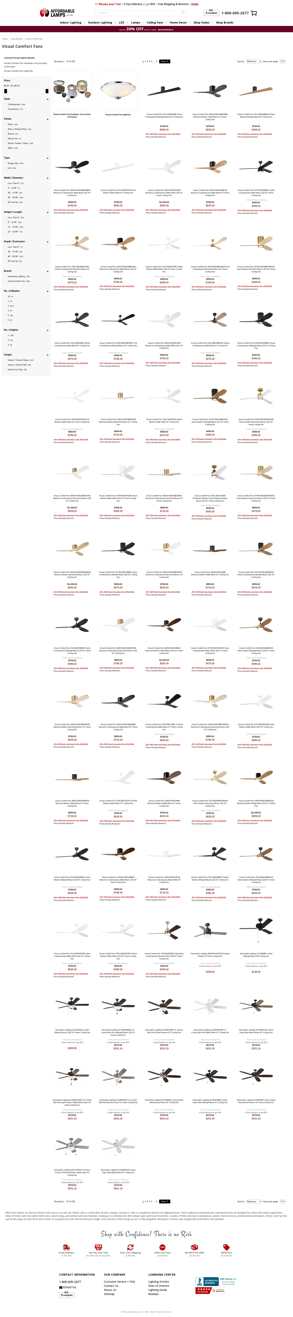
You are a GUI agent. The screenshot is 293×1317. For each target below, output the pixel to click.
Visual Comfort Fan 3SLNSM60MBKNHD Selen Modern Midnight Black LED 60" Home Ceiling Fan (256, 880)
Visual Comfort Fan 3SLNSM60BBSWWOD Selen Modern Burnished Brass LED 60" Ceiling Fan (210, 803)
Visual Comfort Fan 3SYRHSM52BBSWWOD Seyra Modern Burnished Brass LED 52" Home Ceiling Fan (256, 498)
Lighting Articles (158, 1281)
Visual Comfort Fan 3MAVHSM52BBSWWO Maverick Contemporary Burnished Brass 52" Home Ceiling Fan (164, 498)
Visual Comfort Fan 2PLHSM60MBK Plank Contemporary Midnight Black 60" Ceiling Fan (164, 115)
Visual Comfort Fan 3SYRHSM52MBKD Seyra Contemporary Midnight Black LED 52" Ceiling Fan (118, 574)
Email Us (69, 1287)
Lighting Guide (157, 1290)
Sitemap (109, 1294)
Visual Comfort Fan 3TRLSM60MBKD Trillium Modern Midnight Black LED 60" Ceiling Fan (210, 878)
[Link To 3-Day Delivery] (66, 1247)
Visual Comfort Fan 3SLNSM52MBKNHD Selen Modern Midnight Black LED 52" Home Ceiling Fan (256, 650)
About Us (110, 1290)
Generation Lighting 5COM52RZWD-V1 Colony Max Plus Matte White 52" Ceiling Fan (210, 1031)
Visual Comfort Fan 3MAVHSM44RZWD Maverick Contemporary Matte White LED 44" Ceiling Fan (164, 345)
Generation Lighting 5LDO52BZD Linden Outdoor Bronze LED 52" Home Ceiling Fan (72, 1031)
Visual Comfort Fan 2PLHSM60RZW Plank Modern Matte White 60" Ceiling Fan (118, 191)
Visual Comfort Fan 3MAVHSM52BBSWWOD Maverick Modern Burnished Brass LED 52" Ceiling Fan (72, 574)
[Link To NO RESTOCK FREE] (194, 1247)
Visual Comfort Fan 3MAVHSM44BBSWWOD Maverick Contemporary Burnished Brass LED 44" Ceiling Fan (210, 727)
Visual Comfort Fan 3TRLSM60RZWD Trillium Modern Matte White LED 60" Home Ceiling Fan (118, 956)
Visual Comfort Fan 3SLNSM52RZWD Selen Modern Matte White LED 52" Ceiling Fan (256, 725)
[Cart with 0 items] (254, 13)
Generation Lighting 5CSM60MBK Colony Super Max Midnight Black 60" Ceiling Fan (210, 1101)
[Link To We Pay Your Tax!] (98, 1247)
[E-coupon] (211, 12)
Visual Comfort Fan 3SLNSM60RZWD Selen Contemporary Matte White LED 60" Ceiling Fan (72, 956)
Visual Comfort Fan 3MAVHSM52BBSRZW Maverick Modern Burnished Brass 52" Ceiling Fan (118, 422)
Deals (194, 4)
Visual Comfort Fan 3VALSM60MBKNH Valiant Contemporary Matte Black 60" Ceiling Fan (210, 344)
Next (163, 61)
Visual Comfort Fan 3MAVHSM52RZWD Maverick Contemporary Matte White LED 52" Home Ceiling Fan (164, 192)
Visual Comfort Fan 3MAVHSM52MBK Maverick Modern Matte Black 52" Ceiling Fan (210, 573)
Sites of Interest (158, 1286)
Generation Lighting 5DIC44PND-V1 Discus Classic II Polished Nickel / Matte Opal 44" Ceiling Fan (72, 1172)
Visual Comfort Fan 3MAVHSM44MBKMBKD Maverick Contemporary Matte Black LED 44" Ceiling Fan (72, 192)
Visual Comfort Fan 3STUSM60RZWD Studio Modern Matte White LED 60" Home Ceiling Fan (164, 269)
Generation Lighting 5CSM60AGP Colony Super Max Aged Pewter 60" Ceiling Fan (256, 1031)
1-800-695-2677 (70, 1282)
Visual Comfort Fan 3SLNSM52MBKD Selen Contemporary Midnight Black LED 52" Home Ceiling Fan (72, 650)
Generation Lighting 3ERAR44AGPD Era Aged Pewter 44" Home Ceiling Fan (210, 955)
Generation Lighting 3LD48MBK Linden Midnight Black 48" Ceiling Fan (256, 955)
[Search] (183, 13)
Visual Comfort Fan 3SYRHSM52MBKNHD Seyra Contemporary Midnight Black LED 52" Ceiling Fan (256, 574)
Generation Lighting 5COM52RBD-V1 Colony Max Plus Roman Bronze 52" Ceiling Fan (164, 1031)
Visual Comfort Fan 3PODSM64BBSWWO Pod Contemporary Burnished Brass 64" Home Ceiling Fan (210, 269)
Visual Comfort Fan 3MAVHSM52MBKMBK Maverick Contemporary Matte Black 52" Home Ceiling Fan (118, 727)
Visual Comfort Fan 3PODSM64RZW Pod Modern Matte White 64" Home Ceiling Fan (72, 420)
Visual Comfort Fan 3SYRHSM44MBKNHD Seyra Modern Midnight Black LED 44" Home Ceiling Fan (210, 422)
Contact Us (111, 1286)
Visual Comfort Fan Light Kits (18, 71)
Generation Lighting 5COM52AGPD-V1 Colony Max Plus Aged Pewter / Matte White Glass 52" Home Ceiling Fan (72, 1102)
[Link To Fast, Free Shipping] (130, 1247)
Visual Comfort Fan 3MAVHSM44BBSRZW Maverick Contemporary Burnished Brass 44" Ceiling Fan (164, 574)
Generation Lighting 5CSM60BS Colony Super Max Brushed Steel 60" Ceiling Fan (164, 1101)
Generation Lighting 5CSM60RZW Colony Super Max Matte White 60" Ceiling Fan (118, 1171)
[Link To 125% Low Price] (162, 1247)
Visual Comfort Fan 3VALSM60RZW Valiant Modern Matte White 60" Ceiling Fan (164, 420)
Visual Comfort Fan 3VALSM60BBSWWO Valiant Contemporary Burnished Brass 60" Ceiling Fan (72, 269)
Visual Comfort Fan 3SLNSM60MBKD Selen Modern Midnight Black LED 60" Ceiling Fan (72, 878)
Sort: (241, 61)
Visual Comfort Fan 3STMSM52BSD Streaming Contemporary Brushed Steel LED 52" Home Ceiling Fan (164, 956)
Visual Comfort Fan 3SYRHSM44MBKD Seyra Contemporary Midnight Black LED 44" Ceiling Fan (256, 345)
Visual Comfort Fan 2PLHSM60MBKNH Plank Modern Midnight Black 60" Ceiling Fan (256, 115)
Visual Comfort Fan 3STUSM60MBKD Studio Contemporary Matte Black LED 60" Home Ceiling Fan (256, 192)
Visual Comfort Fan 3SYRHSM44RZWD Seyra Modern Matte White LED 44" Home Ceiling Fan (118, 498)
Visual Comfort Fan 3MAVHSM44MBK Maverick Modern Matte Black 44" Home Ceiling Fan (164, 803)
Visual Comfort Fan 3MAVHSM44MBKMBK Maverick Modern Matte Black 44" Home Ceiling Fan (210, 117)
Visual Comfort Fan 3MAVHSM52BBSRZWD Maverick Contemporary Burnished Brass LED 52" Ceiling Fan (72, 498)
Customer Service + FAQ (119, 1281)
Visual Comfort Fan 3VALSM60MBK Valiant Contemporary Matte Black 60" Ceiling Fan (72, 344)
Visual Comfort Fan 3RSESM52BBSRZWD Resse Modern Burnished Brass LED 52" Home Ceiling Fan (256, 422)
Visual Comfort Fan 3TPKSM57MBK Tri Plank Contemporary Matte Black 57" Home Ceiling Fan (164, 727)
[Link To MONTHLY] (226, 1247)
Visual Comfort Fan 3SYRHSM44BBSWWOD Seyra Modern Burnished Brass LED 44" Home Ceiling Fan (256, 269)
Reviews (153, 1294)
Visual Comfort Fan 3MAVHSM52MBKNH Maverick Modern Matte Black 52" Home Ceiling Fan (72, 803)
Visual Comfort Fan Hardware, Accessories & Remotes (25, 65)
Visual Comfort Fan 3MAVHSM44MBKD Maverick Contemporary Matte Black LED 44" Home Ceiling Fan (118, 880)
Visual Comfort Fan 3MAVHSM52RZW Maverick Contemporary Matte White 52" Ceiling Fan (164, 880)
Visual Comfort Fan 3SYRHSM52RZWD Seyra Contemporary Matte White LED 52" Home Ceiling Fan (210, 650)
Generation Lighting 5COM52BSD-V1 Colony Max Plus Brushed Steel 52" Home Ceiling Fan (118, 1101)
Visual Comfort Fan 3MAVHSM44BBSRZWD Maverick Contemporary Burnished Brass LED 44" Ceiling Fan (118, 650)
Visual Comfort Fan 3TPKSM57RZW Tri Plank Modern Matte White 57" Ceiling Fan (118, 802)
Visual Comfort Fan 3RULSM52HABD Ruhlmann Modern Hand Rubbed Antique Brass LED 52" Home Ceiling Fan (210, 498)
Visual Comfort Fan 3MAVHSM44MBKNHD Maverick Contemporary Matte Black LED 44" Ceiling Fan (118, 269)
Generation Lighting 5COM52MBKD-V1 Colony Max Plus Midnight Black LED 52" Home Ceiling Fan (118, 1032)
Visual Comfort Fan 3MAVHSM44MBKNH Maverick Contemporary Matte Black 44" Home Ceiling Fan (210, 192)
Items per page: (270, 61)
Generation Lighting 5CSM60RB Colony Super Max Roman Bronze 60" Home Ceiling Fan (256, 1101)
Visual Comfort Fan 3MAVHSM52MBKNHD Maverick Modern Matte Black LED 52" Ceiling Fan (256, 803)
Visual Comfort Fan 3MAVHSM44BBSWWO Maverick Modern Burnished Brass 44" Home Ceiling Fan (72, 727)
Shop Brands (224, 22)
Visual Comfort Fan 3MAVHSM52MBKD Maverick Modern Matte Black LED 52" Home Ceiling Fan (164, 650)
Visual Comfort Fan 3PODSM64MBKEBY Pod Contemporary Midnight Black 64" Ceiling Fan (118, 344)
